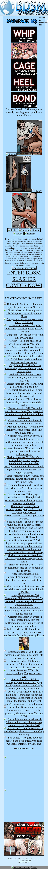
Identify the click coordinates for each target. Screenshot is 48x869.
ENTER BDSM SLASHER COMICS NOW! (24, 279)
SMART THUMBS (28, 748)
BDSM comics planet (25, 860)
